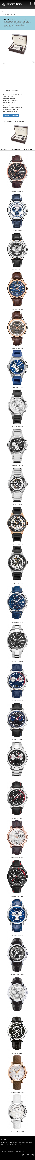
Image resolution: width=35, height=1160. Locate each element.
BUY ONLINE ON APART (11, 115)
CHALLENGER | (14, 1143)
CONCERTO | (29, 1143)
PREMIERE (14, 14)
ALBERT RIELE (6, 14)
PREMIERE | (22, 1143)
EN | (2, 1139)
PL (5, 11)
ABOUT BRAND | (10, 1144)
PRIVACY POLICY (20, 1144)
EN (2, 11)
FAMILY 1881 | (5, 1143)
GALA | (3, 1144)
